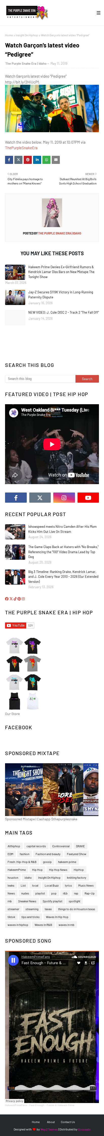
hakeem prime (67, 861)
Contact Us (68, 1122)
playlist (40, 893)
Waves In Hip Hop (57, 917)
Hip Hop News (58, 869)
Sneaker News (27, 901)
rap (76, 893)
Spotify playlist (52, 901)
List (23, 885)
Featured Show (76, 854)
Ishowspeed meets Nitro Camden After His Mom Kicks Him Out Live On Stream (62, 529)
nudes (25, 893)
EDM (10, 854)
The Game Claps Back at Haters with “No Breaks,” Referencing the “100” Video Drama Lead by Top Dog (63, 552)
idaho (28, 877)
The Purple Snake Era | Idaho (25, 63)
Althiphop (14, 846)
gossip (47, 861)
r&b (65, 893)
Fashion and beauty (48, 854)
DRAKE (80, 846)
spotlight (74, 901)
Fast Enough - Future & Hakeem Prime (51, 1105)
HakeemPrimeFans (16, 1105)
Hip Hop (37, 869)
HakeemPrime (17, 869)
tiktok (11, 917)
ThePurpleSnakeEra (21, 147)
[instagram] (64, 498)
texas (48, 909)
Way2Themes (49, 1129)
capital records (36, 846)
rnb (10, 901)
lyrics (68, 885)
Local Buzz (52, 885)
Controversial (61, 846)
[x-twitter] (40, 498)
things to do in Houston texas (76, 909)
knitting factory (76, 877)
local (35, 885)
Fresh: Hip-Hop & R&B (22, 861)
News (11, 893)
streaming (31, 909)
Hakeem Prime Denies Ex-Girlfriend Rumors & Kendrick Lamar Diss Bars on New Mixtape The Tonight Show (61, 272)
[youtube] (88, 498)
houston (13, 877)
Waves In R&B (43, 924)
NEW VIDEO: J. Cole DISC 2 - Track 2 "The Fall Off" (63, 312)
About (51, 1122)
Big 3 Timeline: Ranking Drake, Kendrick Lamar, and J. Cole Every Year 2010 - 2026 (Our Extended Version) (63, 577)
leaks (11, 885)
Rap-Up (90, 893)
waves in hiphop (18, 924)
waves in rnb (66, 924)
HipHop (79, 869)
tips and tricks (30, 917)
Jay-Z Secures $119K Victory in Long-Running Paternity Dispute (60, 294)
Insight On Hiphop (27, 35)
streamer (13, 909)
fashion (24, 854)
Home (9, 35)
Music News (86, 885)
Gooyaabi (84, 1129)
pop (54, 893)
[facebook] (16, 498)
